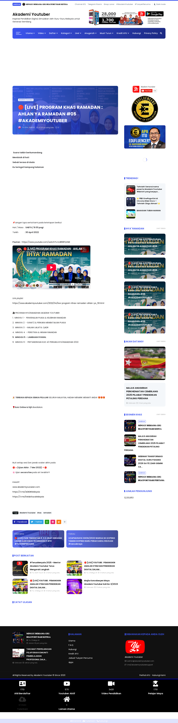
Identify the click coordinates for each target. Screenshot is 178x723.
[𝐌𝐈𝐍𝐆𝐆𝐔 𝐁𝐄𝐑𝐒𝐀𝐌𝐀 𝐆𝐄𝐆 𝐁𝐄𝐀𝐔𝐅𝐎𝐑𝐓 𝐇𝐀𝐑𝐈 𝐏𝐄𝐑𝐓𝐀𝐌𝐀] (130, 484)
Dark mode (160, 8)
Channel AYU (80, 8)
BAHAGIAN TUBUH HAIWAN (149, 213)
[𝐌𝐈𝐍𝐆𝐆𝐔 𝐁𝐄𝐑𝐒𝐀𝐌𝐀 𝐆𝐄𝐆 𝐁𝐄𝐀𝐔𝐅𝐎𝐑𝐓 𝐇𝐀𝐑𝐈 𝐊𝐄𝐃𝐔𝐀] (130, 433)
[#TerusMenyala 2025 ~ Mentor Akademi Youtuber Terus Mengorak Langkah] (20, 577)
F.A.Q (71, 647)
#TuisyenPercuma (142, 8)
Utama (29, 35)
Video (41, 35)
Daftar (52, 35)
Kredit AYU (122, 35)
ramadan (47, 515)
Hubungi (136, 35)
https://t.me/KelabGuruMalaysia (28, 498)
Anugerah (90, 35)
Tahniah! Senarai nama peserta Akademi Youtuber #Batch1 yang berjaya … (149, 191)
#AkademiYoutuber (124, 8)
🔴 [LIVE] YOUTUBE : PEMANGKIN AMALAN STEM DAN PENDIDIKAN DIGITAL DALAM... (99, 568)
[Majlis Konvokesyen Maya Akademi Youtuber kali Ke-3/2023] (74, 595)
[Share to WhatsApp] (47, 524)
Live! (77, 35)
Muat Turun (105, 35)
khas (39, 515)
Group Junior (109, 8)
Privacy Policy (151, 35)
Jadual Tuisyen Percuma (80, 660)
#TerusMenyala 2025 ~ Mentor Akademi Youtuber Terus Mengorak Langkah (45, 568)
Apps (71, 664)
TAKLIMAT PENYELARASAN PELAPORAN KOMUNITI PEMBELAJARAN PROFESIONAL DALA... (53, 4)
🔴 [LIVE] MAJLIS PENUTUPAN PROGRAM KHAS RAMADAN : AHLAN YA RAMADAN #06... (144, 245)
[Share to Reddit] (58, 524)
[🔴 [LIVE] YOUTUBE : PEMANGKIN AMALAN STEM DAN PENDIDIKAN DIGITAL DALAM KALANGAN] (74, 577)
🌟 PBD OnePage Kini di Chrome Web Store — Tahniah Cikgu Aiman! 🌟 (148, 203)
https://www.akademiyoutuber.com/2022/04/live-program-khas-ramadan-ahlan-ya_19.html (58, 305)
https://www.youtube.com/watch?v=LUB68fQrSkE (46, 244)
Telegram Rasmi (95, 8)
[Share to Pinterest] (52, 524)
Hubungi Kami (158, 677)
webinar (142, 423)
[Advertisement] (89, 62)
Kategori (65, 35)
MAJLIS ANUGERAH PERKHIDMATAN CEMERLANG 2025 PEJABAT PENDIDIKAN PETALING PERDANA (144, 445)
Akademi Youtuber (31, 16)
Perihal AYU (144, 677)
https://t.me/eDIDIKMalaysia (26, 494)
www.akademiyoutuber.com (26, 489)
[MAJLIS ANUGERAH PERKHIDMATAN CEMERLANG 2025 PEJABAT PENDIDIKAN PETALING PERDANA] (144, 365)
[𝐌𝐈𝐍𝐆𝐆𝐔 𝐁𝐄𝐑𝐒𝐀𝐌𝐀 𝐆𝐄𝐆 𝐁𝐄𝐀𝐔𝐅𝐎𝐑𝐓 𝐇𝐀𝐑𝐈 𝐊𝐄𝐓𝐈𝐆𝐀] (18, 645)
